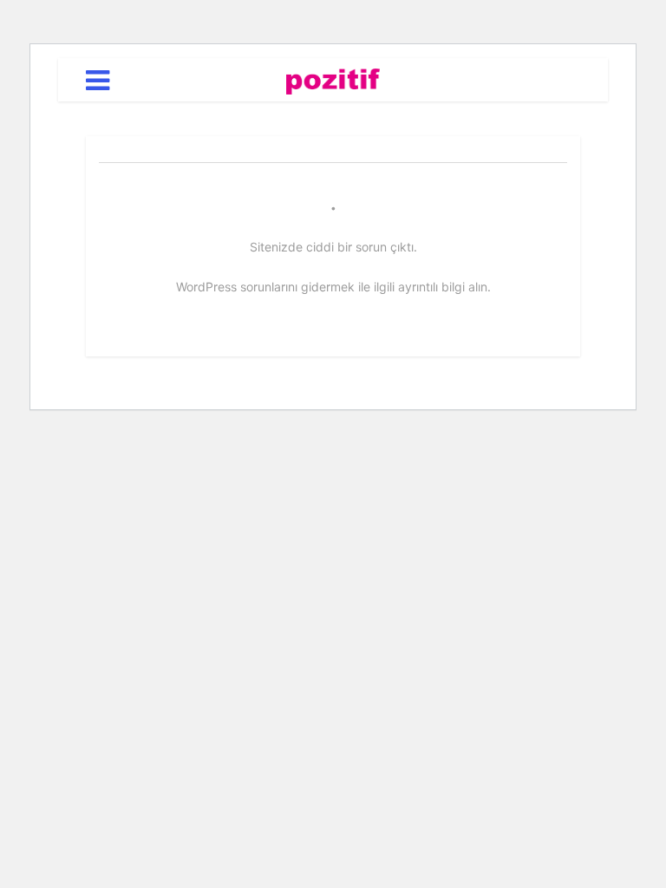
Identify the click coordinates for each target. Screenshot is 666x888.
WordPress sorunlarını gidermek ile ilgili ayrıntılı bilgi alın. (333, 286)
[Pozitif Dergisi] (333, 78)
